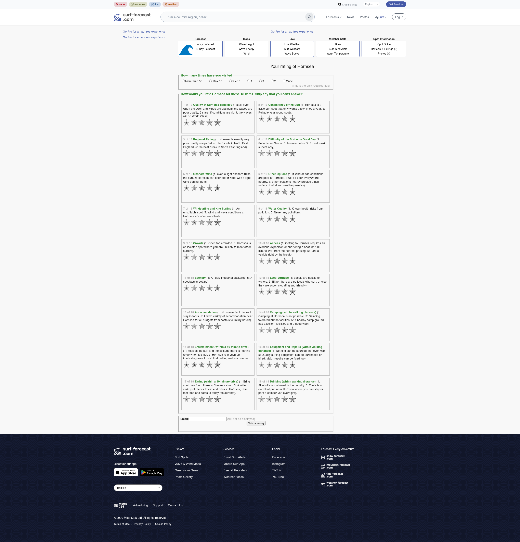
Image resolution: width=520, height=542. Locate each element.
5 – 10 (236, 81)
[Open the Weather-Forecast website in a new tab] (170, 4)
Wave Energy (246, 49)
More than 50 (193, 81)
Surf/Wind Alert (338, 49)
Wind (246, 53)
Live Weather (292, 44)
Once (289, 81)
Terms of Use (122, 524)
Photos (364, 17)
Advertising (140, 505)
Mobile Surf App (234, 463)
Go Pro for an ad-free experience (144, 31)
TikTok (276, 470)
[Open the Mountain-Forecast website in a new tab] (138, 4)
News (350, 17)
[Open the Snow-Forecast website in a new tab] (120, 4)
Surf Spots (182, 457)
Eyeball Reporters (235, 470)
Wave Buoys (292, 53)
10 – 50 (217, 81)
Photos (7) (384, 53)
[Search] (309, 17)
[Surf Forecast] (132, 17)
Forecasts (332, 17)
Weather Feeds (233, 476)
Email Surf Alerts (234, 457)
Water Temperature (338, 53)
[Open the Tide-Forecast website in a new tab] (155, 4)
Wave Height (246, 44)
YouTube (278, 476)
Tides (338, 44)
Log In (399, 17)
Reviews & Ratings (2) (384, 49)
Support (158, 505)
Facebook (278, 457)
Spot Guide (384, 44)
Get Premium (396, 4)
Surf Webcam (292, 49)
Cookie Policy (163, 524)
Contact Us (175, 505)
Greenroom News (186, 470)
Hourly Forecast (204, 44)
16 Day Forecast (205, 49)
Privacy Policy (142, 524)
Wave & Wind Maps (188, 463)
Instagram (279, 463)
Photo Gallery (184, 476)
